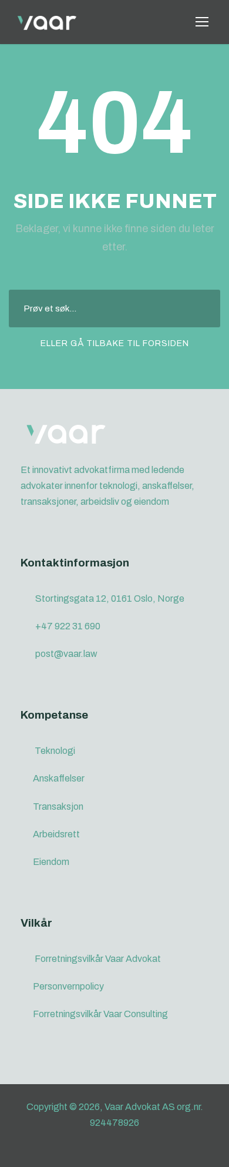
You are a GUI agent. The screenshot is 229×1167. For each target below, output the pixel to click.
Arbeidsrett (56, 834)
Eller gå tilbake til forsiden (115, 343)
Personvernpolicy (68, 986)
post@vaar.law (66, 654)
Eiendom (51, 862)
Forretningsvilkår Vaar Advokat (98, 959)
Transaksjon (58, 806)
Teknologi (55, 751)
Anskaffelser (59, 778)
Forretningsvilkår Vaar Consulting (100, 1014)
